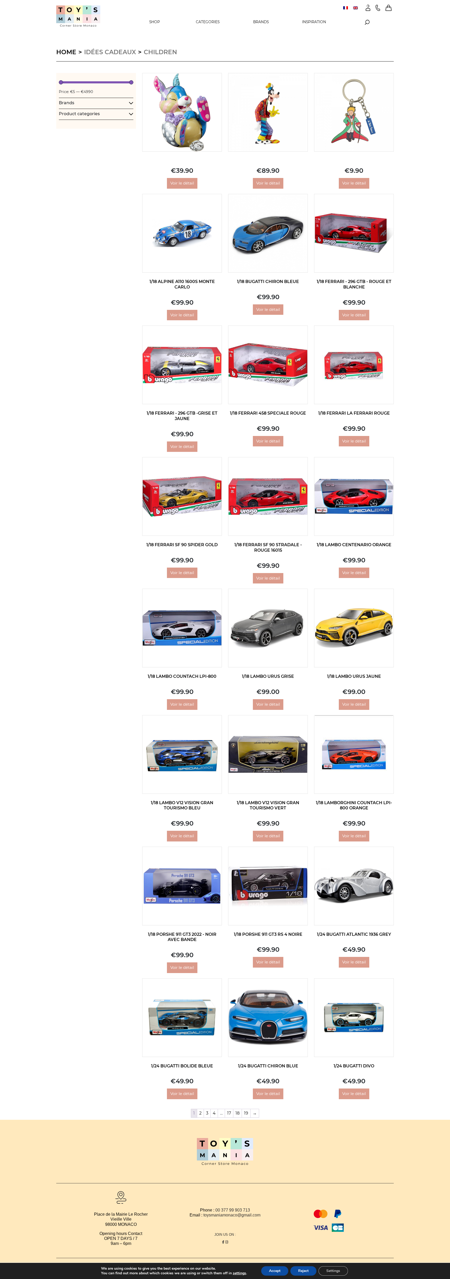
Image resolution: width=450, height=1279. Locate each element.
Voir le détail (182, 183)
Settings (333, 1270)
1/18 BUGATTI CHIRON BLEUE (268, 281)
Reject (303, 1270)
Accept (274, 1270)
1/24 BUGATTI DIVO (354, 1065)
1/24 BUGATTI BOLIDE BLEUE (182, 1065)
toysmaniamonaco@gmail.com (231, 1215)
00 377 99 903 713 (232, 1210)
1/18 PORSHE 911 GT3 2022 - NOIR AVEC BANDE (182, 937)
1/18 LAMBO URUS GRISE (268, 676)
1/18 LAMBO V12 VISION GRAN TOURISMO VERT (268, 805)
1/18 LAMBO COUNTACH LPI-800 (182, 676)
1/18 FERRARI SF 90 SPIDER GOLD (182, 544)
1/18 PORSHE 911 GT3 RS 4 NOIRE (268, 934)
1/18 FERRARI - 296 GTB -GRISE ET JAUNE (182, 416)
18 (237, 1113)
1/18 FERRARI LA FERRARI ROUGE (354, 413)
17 (229, 1113)
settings (239, 1273)
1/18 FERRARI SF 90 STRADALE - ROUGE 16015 (268, 547)
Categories (208, 22)
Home (66, 52)
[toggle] (131, 102)
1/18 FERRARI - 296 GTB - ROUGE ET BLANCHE (354, 284)
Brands (261, 22)
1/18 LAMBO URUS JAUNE (354, 676)
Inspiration (314, 22)
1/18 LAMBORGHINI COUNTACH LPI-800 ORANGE (354, 805)
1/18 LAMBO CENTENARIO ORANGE (354, 544)
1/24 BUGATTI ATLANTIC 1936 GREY (354, 934)
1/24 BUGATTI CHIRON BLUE (268, 1065)
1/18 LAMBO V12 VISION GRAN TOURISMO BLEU (182, 805)
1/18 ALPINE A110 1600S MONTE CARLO (182, 284)
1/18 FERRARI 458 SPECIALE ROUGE (268, 413)
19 (246, 1113)
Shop (154, 22)
